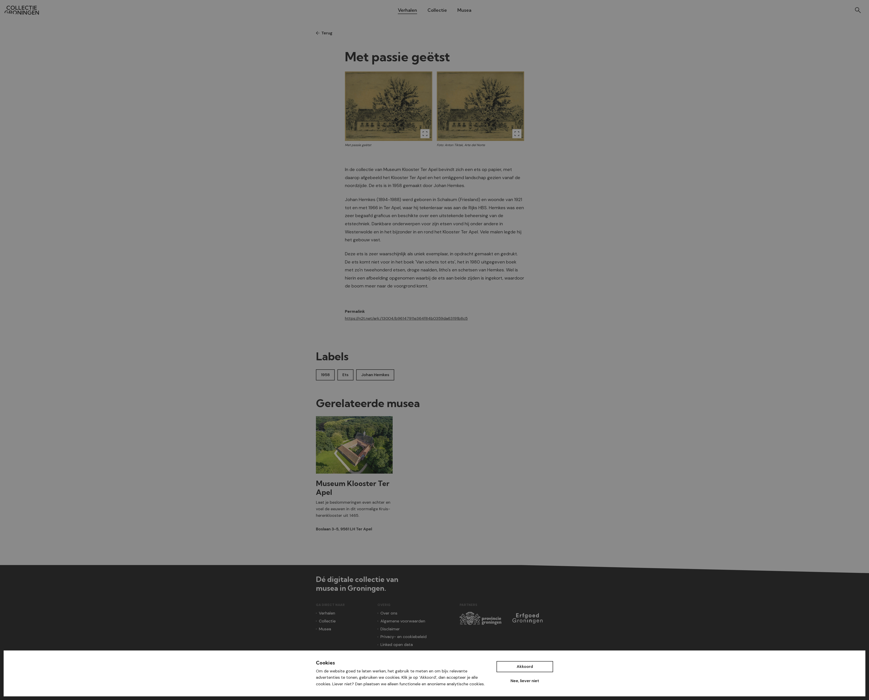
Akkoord (525, 666)
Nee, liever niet (525, 680)
